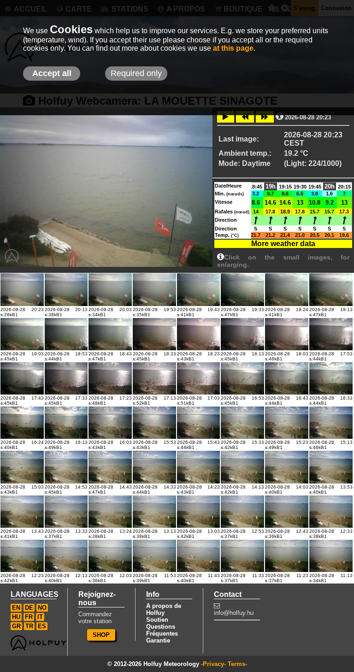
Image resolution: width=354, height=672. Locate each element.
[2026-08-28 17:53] (331, 334)
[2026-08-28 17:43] (22, 378)
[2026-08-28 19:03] (22, 334)
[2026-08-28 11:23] (286, 556)
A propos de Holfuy (163, 609)
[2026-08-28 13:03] (198, 511)
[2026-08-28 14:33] (154, 467)
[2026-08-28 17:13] (154, 378)
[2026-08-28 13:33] (66, 511)
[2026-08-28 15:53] (154, 423)
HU (16, 616)
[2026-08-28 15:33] (242, 423)
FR (29, 616)
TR (29, 626)
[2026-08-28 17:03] (198, 378)
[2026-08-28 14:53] (66, 467)
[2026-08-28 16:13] (66, 423)
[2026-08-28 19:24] (286, 289)
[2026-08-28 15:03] (22, 467)
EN (16, 607)
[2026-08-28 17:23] (110, 378)
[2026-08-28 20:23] (22, 289)
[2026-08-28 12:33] (331, 511)
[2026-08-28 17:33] (66, 378)
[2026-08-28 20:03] (110, 289)
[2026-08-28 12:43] (286, 511)
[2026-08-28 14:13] (242, 467)
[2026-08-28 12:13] (66, 556)
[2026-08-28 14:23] (198, 467)
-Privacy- (213, 663)
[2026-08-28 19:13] (331, 289)
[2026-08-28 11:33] (242, 556)
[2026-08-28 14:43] (110, 467)
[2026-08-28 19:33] (242, 289)
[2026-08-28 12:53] (242, 511)
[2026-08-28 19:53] (154, 289)
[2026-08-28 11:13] (331, 556)
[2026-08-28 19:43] (198, 289)
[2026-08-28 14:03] (286, 467)
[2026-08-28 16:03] (110, 423)
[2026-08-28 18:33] (154, 334)
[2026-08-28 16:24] (22, 423)
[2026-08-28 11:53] (154, 556)
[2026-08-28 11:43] (198, 556)
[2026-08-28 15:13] (331, 423)
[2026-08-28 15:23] (286, 423)
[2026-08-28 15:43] (198, 423)
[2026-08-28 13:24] (110, 511)
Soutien (157, 619)
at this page (233, 48)
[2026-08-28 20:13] (66, 289)
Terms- (237, 663)
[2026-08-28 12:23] (22, 556)
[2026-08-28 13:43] (22, 511)
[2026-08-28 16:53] (242, 378)
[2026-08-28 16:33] (331, 378)
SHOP (101, 634)
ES (42, 626)
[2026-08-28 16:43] (286, 378)
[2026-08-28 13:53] (331, 467)
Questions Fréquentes (162, 630)
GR (16, 626)
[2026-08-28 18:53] (66, 334)
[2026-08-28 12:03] (110, 556)
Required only (136, 73)
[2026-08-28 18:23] (198, 334)
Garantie (158, 640)
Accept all (51, 73)
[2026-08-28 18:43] (110, 334)
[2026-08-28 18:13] (242, 334)
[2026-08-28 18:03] (286, 334)
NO (42, 607)
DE (29, 607)
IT (40, 616)
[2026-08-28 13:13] (154, 511)
